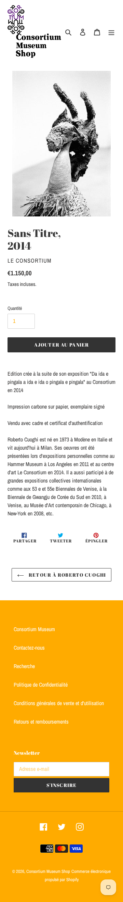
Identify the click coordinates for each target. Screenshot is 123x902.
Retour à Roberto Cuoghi (66, 575)
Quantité (15, 308)
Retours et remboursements (41, 721)
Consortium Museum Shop (48, 871)
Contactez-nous (29, 647)
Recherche (24, 666)
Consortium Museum (34, 629)
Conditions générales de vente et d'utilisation (59, 703)
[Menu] (111, 31)
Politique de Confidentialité (41, 684)
